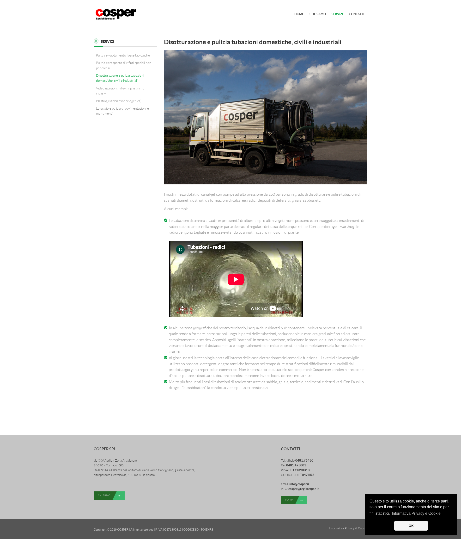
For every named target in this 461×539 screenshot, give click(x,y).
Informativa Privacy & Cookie (348, 528)
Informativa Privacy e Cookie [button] (416, 513)
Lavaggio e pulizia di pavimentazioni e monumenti (122, 111)
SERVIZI (337, 14)
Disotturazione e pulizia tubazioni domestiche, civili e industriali (120, 78)
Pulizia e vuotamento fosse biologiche (123, 55)
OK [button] (411, 526)
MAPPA (289, 499)
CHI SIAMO (317, 14)
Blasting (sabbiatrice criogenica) (118, 101)
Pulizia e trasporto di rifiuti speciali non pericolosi (123, 65)
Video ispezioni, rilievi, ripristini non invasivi (121, 90)
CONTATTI (356, 14)
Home (299, 14)
